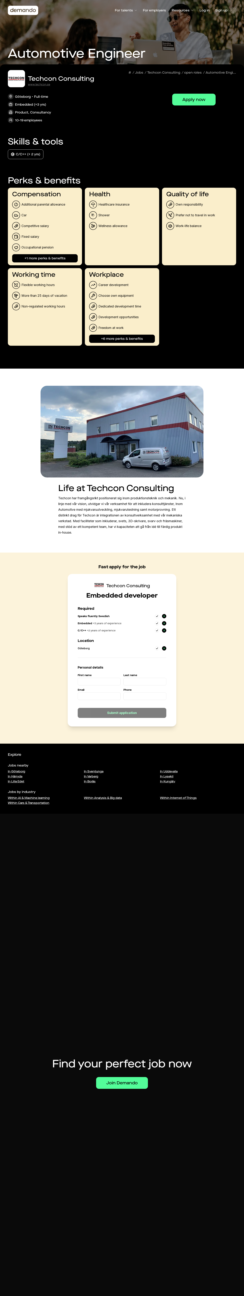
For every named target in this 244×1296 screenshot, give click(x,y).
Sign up (221, 10)
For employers (154, 10)
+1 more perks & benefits (45, 258)
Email (81, 690)
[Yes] (157, 616)
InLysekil (166, 776)
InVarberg (91, 776)
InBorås (90, 781)
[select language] (233, 10)
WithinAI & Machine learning (29, 798)
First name (85, 675)
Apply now (193, 99)
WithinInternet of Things (178, 798)
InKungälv (167, 781)
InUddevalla (169, 771)
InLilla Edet (16, 781)
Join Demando (122, 1083)
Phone (127, 690)
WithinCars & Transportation (28, 803)
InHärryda (15, 776)
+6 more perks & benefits (122, 339)
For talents (124, 10)
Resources (181, 10)
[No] (164, 616)
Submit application (122, 713)
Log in (205, 10)
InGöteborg (16, 771)
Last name (130, 675)
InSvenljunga (93, 771)
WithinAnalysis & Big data (103, 798)
